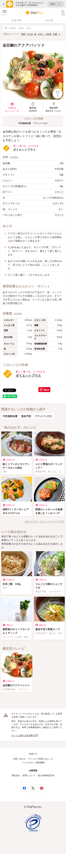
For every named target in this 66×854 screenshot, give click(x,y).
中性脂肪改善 (24, 123)
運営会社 (16, 775)
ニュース (16, 20)
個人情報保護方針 (46, 775)
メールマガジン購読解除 (33, 762)
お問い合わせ (19, 759)
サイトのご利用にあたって (40, 759)
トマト (61, 34)
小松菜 (48, 34)
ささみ (30, 34)
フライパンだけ (40, 123)
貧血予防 (26, 416)
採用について (29, 775)
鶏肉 (23, 34)
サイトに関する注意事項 (23, 735)
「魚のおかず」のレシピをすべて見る (44, 521)
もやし (41, 34)
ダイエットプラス (28, 375)
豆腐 (55, 34)
